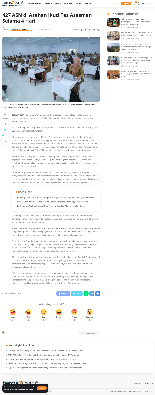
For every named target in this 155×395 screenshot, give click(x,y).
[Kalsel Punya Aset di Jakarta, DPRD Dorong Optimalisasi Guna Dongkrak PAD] (113, 74)
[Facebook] (145, 383)
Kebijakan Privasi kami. (24, 389)
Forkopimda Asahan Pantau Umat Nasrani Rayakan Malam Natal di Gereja (51, 206)
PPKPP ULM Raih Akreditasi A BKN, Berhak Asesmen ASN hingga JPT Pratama (52, 201)
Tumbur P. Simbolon (20, 29)
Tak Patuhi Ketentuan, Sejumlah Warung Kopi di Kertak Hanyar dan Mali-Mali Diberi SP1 (135, 21)
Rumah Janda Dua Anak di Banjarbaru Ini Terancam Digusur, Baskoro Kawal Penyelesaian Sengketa (136, 60)
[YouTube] (148, 383)
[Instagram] (152, 383)
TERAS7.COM (18, 115)
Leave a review (90, 333)
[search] (138, 3)
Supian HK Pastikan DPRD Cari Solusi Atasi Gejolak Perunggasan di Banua (136, 34)
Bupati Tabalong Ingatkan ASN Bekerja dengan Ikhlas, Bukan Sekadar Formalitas (45, 367)
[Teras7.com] (12, 3)
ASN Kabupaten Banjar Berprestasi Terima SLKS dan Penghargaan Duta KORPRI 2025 (47, 363)
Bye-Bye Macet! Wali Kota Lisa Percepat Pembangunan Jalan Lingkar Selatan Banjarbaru (136, 46)
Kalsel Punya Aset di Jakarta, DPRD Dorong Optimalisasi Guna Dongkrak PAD (136, 73)
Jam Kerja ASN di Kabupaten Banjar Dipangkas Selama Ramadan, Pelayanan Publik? (55, 197)
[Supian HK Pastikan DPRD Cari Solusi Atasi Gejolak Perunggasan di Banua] (113, 35)
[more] (94, 3)
